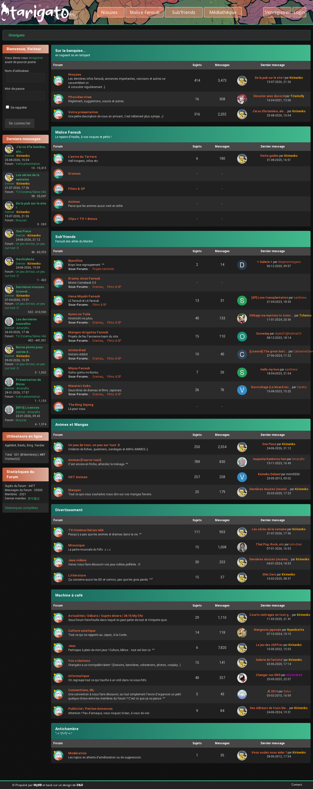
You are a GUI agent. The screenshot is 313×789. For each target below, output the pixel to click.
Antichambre (66, 729)
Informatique (78, 676)
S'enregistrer (277, 12)
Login (299, 12)
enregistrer (36, 58)
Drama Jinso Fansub (84, 278)
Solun (287, 691)
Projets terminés (103, 269)
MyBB (38, 785)
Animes (74, 201)
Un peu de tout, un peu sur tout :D (94, 445)
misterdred (77, 350)
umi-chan (296, 544)
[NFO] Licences (27, 407)
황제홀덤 (34, 498)
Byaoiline (75, 260)
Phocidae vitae (79, 97)
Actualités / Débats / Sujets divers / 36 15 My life (105, 616)
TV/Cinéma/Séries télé (31, 192)
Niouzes (111, 12)
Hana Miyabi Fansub (84, 296)
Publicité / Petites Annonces (90, 708)
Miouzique (76, 545)
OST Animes (77, 477)
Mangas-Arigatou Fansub (88, 332)
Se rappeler (18, 107)
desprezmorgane (289, 262)
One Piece (23, 231)
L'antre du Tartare (82, 156)
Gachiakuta (25, 259)
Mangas (74, 490)
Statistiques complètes (21, 508)
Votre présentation (28, 164)
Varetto (302, 387)
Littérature (77, 575)
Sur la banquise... (70, 50)
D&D (80, 785)
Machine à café (69, 595)
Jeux (72, 646)
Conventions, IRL (81, 690)
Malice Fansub (68, 132)
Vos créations (79, 661)
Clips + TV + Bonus (82, 219)
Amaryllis (22, 328)
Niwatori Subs (79, 386)
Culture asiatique (81, 630)
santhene (300, 297)
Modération (77, 753)
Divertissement (69, 510)
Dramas (74, 173)
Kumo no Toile (79, 314)
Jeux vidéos (77, 560)
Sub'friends (65, 237)
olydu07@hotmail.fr (288, 333)
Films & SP (76, 189)
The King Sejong (80, 404)
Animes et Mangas (71, 424)
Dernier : (10, 156)
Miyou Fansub (79, 368)
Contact (295, 784)
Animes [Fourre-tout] (84, 460)
